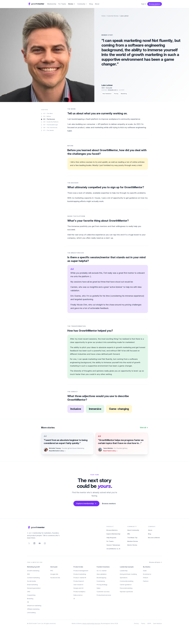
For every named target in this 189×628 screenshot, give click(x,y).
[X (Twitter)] (29, 543)
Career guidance (125, 584)
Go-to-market (101, 570)
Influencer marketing (34, 605)
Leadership (124, 570)
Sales (98, 588)
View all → (144, 427)
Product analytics (79, 591)
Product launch (79, 581)
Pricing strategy (102, 584)
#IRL (128, 534)
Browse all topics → (155, 562)
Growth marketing (33, 570)
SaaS (145, 570)
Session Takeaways (113, 545)
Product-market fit (80, 577)
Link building (31, 612)
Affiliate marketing (33, 609)
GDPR (149, 623)
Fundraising (101, 581)
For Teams (62, 4)
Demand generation (34, 588)
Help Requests (111, 537)
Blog (91, 4)
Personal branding (126, 588)
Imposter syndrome (126, 591)
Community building (126, 581)
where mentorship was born (91, 623)
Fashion (145, 581)
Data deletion (157, 623)
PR (28, 602)
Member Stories (132, 541)
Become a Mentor (154, 537)
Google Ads (54, 574)
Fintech (145, 577)
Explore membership (85, 503)
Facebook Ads (55, 577)
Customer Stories (112, 16)
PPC (51, 570)
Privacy (136, 623)
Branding (30, 598)
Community (81, 4)
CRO (28, 591)
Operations (123, 577)
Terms (143, 623)
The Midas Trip (132, 537)
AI (74, 598)
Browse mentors (154, 4)
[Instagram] (45, 543)
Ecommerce (147, 574)
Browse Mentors (112, 530)
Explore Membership (113, 534)
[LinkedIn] (34, 543)
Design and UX (78, 588)
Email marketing (32, 584)
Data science (78, 595)
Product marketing (80, 574)
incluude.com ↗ (113, 90)
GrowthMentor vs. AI (113, 549)
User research (78, 584)
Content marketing (33, 577)
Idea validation (102, 574)
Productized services (104, 595)
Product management (81, 570)
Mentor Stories (132, 545)
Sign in (143, 4)
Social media (31, 581)
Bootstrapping (101, 577)
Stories (70, 4)
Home (103, 16)
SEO (28, 574)
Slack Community (133, 530)
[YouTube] (40, 543)
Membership (51, 4)
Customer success (103, 591)
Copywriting (31, 595)
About (97, 4)
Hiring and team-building (128, 574)
